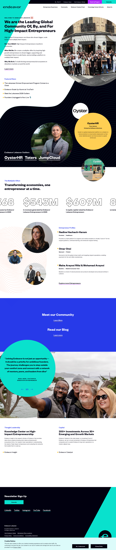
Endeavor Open (67, 2)
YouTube (36, 510)
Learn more (9, 69)
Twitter (17, 510)
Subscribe (109, 2)
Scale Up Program (95, 2)
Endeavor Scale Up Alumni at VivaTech (19, 89)
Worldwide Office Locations (24, 533)
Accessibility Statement (31, 535)
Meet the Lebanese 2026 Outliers (17, 93)
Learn (58, 320)
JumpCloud (49, 157)
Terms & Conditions (18, 535)
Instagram (26, 510)
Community (64, 7)
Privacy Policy (8, 535)
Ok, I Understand (80, 546)
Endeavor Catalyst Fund (78, 7)
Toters (31, 157)
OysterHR (14, 157)
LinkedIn (8, 510)
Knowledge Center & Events (96, 7)
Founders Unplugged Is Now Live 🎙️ (18, 97)
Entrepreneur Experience (50, 7)
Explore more (70, 283)
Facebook (47, 510)
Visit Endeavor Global (79, 2)
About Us (109, 7)
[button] (57, 2)
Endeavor (11, 452)
